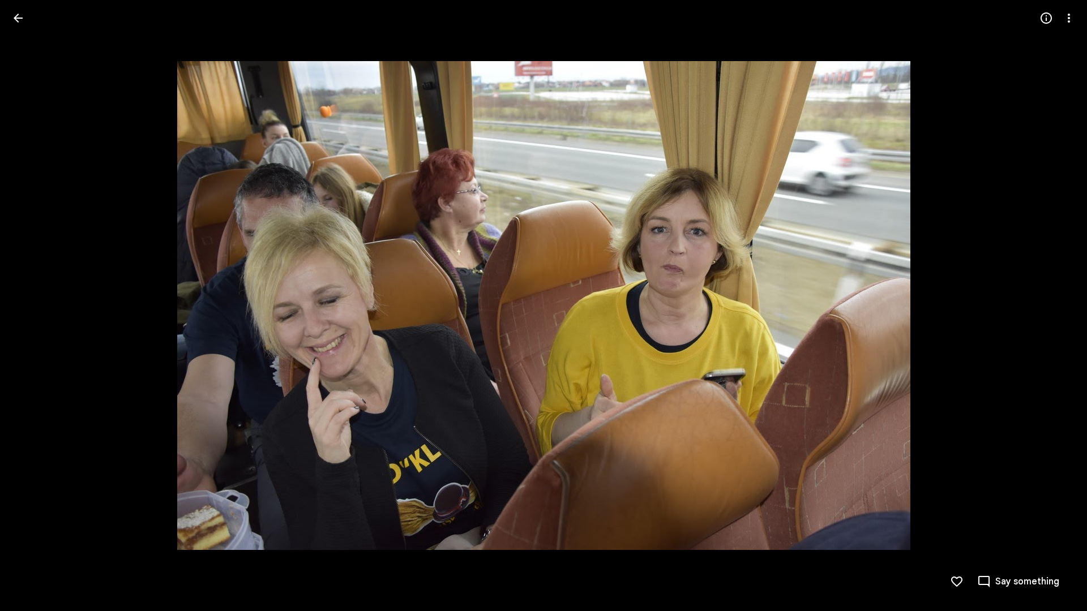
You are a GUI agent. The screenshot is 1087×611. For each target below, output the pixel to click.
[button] (32, 305)
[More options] (1069, 18)
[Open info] (1046, 18)
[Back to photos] (18, 18)
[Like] (957, 581)
